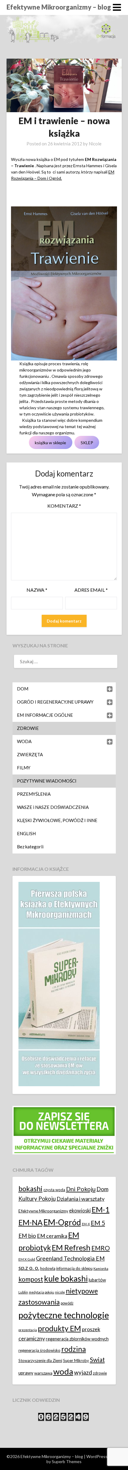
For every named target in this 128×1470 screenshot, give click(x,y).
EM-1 (101, 1209)
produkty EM (59, 1328)
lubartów (97, 1279)
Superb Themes (67, 1461)
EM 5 (98, 1222)
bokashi (30, 1188)
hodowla (47, 1268)
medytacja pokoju (41, 1292)
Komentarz (64, 506)
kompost (30, 1279)
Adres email (91, 590)
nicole (60, 1292)
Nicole (95, 143)
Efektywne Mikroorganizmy (43, 1210)
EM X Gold (26, 1259)
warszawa (43, 1372)
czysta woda (54, 1189)
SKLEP (87, 442)
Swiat (97, 1359)
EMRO (100, 1248)
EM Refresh (71, 1247)
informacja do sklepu (74, 1268)
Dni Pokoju (81, 1188)
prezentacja (27, 1330)
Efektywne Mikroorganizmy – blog (59, 7)
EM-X (86, 1224)
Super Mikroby (76, 1360)
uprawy (25, 1372)
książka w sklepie (50, 442)
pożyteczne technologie (63, 1315)
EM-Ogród (62, 1222)
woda (63, 1371)
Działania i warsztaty (80, 1198)
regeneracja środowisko (39, 1350)
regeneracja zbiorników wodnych (77, 1338)
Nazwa (36, 590)
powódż (67, 1303)
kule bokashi (66, 1278)
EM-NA (30, 1222)
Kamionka (100, 1268)
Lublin (23, 1292)
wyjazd (83, 1372)
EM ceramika (52, 1236)
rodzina (73, 1349)
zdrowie (100, 1373)
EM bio (27, 1235)
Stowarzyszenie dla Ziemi (40, 1360)
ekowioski (80, 1210)
